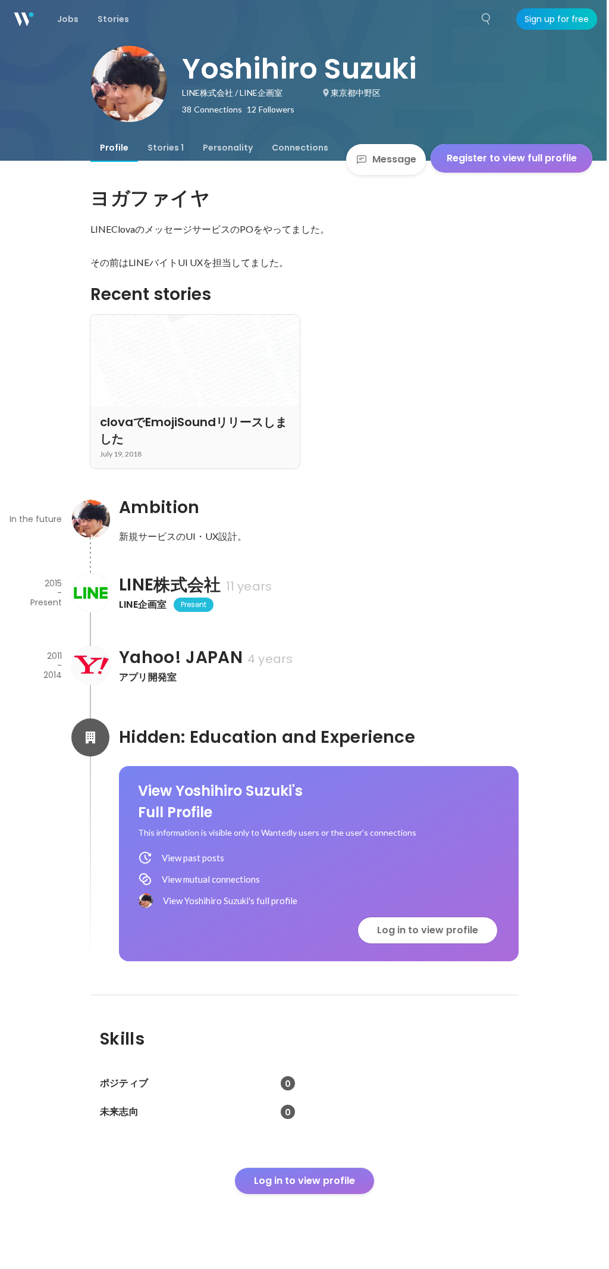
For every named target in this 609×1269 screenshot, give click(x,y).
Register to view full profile (512, 158)
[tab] (114, 147)
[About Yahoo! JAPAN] (90, 665)
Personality (228, 148)
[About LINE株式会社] (90, 592)
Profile (114, 148)
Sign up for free (557, 19)
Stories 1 (165, 148)
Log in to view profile (427, 930)
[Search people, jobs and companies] (486, 19)
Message (394, 159)
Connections (300, 148)
